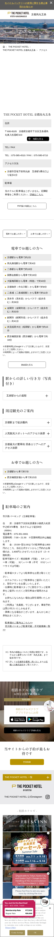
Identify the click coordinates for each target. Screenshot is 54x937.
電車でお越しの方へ (14, 234)
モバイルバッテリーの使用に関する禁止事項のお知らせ (26, 5)
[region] (27, 920)
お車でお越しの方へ (39, 234)
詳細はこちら (36, 194)
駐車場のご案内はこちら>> (19, 622)
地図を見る (38, 139)
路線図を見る (27, 365)
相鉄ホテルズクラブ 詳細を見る (27, 730)
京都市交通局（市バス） (29, 662)
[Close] (50, 908)
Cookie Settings (17, 932)
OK (35, 932)
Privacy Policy (10, 927)
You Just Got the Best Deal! (17, 892)
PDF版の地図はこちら (27, 206)
